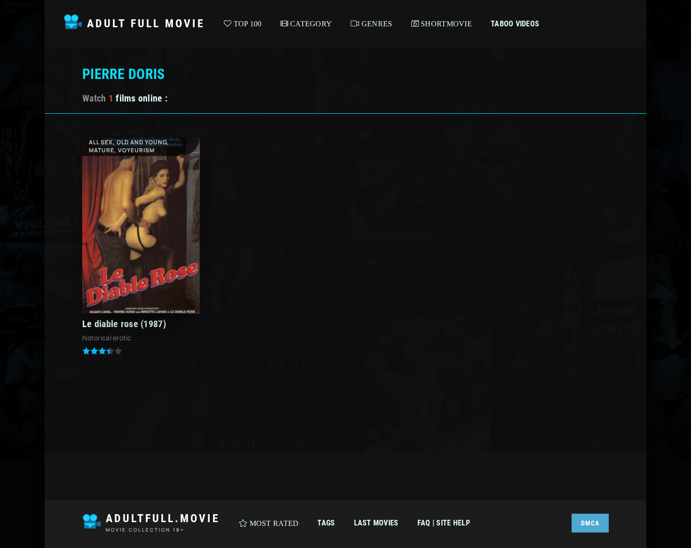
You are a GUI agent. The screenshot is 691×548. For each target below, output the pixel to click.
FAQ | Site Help (443, 522)
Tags (326, 522)
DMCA (590, 523)
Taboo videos (515, 23)
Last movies (376, 522)
